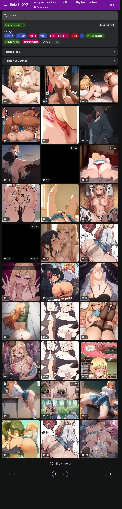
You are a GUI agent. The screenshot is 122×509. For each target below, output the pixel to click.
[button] (60, 52)
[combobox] (63, 17)
